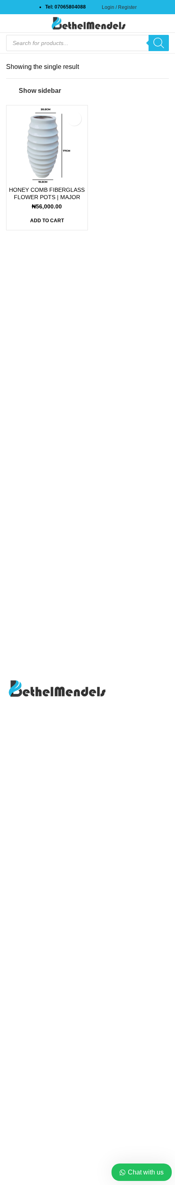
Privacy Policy (26, 995)
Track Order (23, 1010)
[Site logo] (87, 22)
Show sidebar (40, 90)
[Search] (159, 43)
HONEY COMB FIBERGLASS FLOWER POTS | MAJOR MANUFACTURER (47, 197)
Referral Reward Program (43, 1040)
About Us (19, 964)
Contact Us (22, 979)
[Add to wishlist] (74, 119)
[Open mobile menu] (9, 23)
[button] (47, 220)
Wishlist (17, 1025)
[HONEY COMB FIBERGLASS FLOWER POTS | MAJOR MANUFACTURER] (47, 145)
